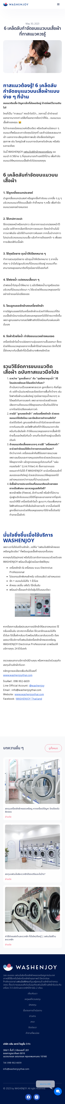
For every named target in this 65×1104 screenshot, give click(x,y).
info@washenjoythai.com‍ (16, 1068)
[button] (58, 4)
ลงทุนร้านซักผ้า (42, 981)
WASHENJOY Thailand (29, 698)
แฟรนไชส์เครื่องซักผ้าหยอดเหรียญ (30, 975)
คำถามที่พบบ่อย (32, 1033)
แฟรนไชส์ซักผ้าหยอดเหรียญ (38, 151)
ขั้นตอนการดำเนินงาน (32, 1010)
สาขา (32, 1021)
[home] (15, 4)
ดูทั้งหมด (53, 748)
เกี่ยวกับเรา (32, 993)
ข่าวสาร (32, 1016)
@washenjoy (36, 685)
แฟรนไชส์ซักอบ (23, 981)
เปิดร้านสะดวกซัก (20, 988)
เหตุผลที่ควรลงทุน (33, 999)
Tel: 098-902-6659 (12, 1062)
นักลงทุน (32, 1005)
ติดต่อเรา (32, 1027)
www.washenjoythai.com (17, 675)
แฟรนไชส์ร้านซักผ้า (44, 984)
